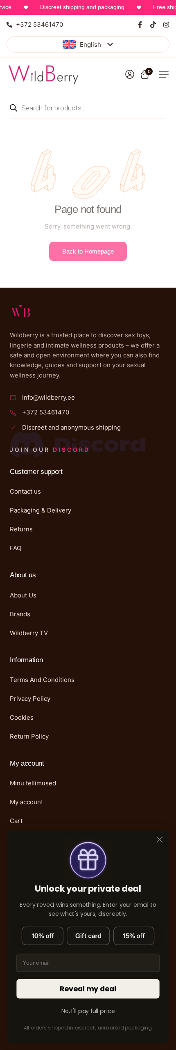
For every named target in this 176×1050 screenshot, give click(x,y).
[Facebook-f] (140, 24)
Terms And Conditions (42, 680)
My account (26, 802)
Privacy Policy (30, 698)
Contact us (25, 491)
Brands (20, 614)
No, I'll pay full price (88, 1011)
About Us (23, 595)
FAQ (15, 548)
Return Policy (29, 736)
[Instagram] (166, 24)
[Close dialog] (159, 839)
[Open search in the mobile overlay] (88, 108)
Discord (71, 449)
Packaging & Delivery (40, 510)
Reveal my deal (88, 989)
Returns (21, 529)
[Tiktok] (153, 24)
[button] (163, 74)
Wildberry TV (29, 633)
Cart (16, 821)
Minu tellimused (33, 783)
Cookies (22, 717)
